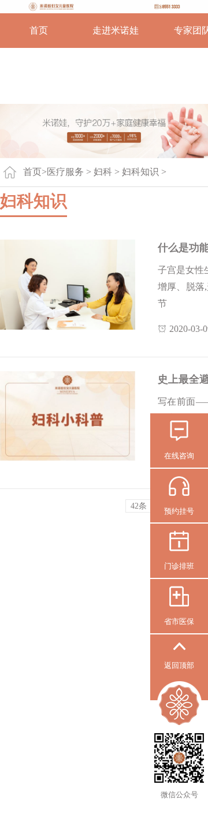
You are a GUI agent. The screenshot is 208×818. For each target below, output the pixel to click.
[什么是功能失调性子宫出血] (67, 284)
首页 (38, 30)
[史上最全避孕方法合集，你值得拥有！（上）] (67, 416)
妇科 (103, 172)
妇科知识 (140, 172)
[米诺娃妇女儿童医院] (104, 6)
